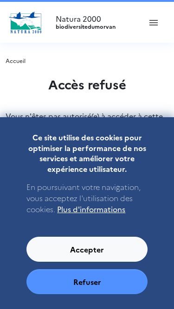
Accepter (87, 249)
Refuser (87, 282)
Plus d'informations (91, 209)
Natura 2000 (86, 22)
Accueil (16, 60)
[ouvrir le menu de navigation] (154, 22)
